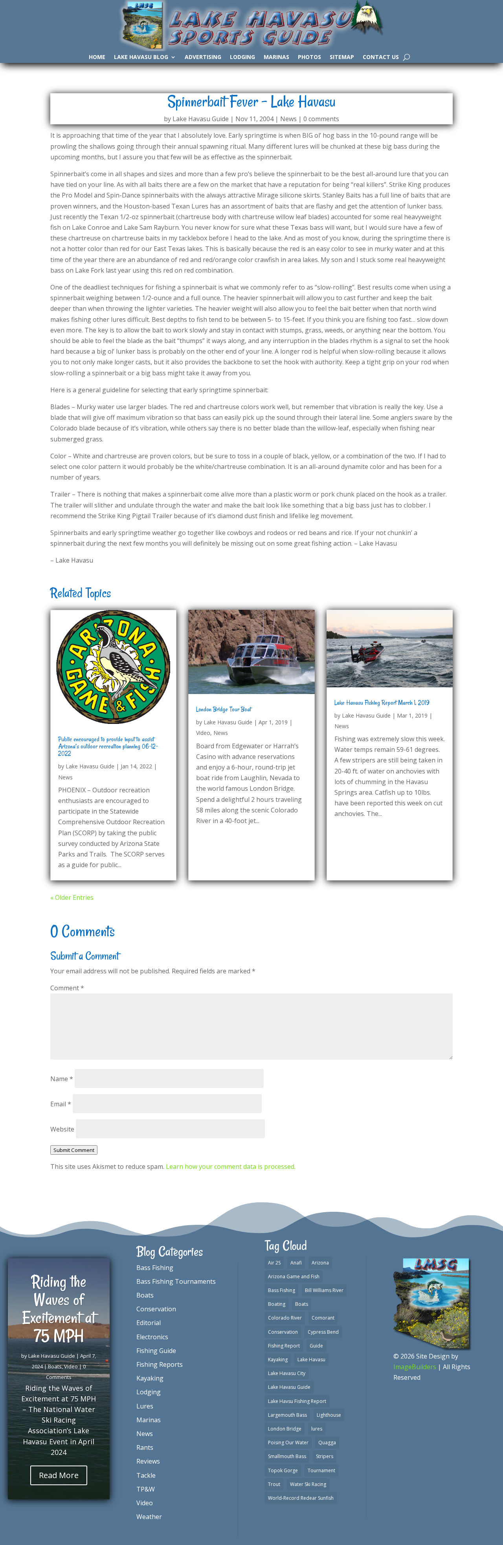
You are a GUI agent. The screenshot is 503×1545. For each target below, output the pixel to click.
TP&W (145, 1489)
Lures (144, 1406)
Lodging (242, 57)
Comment (67, 988)
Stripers (324, 1456)
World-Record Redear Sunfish (301, 1498)
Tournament (321, 1470)
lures (316, 1428)
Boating (276, 1304)
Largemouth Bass (287, 1415)
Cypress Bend (323, 1332)
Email (60, 1104)
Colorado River (285, 1317)
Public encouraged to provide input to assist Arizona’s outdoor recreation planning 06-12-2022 (108, 746)
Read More (59, 1475)
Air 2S (274, 1262)
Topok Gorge (283, 1470)
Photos (309, 57)
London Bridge (284, 1428)
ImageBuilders (414, 1366)
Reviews (148, 1461)
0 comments (321, 118)
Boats (55, 1366)
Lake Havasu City (286, 1373)
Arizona (320, 1262)
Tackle (146, 1475)
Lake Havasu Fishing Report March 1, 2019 (382, 702)
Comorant (323, 1317)
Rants (144, 1447)
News (288, 118)
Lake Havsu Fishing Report (297, 1401)
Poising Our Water (288, 1442)
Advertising (203, 57)
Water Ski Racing (308, 1484)
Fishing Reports (159, 1364)
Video (203, 733)
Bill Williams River (324, 1290)
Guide (316, 1345)
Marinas (276, 57)
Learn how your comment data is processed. (231, 1166)
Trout (274, 1484)
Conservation (156, 1309)
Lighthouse (329, 1415)
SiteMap (342, 57)
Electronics (152, 1337)
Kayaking (149, 1378)
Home (97, 57)
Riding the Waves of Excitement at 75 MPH (58, 1308)
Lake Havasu (311, 1359)
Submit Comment (73, 1150)
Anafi (296, 1262)
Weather (149, 1516)
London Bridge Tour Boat (223, 709)
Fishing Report (284, 1345)
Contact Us (381, 57)
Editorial (148, 1322)
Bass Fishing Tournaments (176, 1281)
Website (62, 1129)
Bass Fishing (154, 1267)
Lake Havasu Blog (141, 57)
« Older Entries (72, 897)
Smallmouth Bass (287, 1456)
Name (61, 1078)
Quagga (327, 1442)
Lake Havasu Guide (201, 118)
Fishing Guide (156, 1350)
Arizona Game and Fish (293, 1276)
